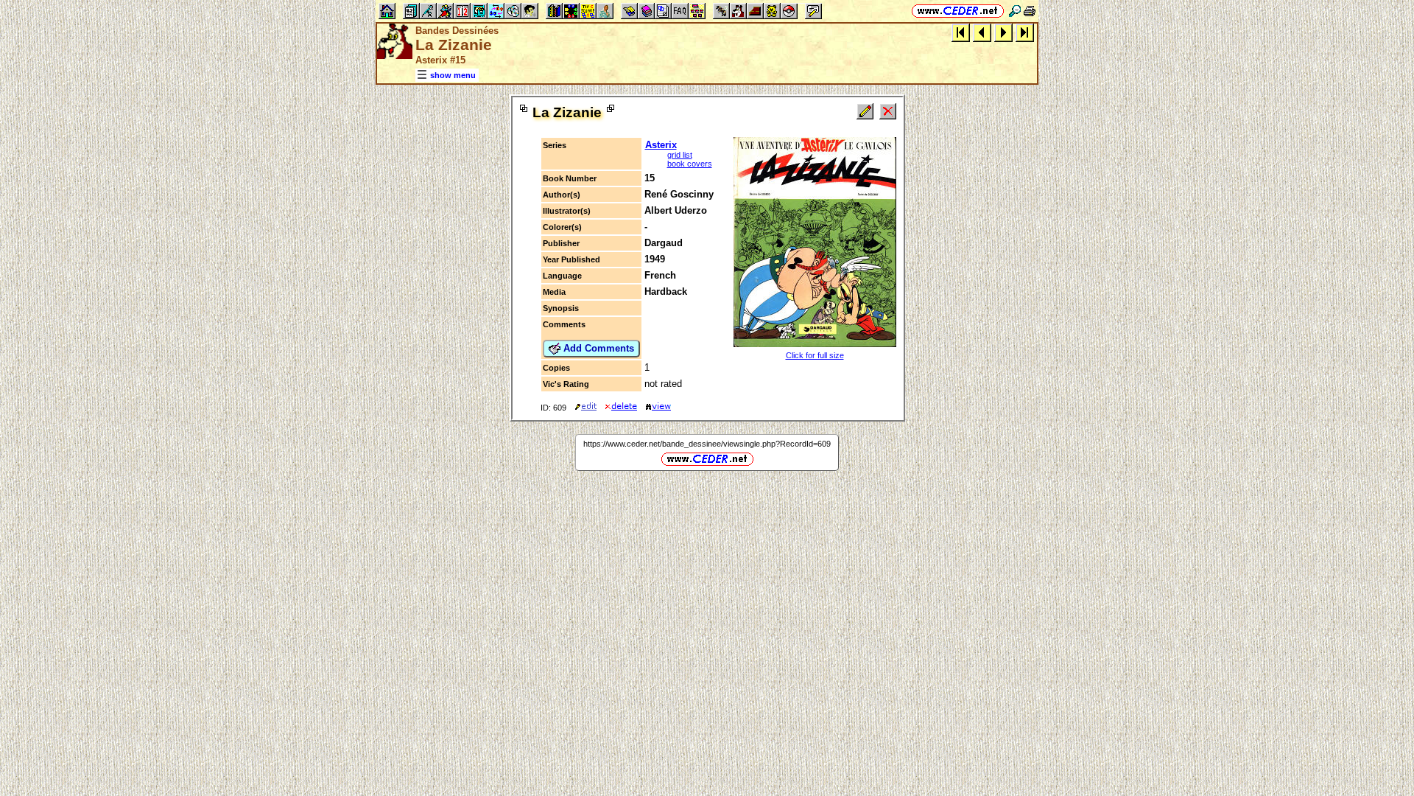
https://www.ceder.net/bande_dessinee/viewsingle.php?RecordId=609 (707, 443)
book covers (689, 163)
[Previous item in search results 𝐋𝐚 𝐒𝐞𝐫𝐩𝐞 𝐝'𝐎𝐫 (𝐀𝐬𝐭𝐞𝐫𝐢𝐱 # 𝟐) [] (982, 32)
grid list (679, 154)
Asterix (661, 144)
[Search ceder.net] (1015, 10)
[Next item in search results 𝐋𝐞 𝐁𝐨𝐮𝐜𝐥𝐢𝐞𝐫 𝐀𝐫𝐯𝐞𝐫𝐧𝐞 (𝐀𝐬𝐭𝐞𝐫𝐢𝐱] (1003, 32)
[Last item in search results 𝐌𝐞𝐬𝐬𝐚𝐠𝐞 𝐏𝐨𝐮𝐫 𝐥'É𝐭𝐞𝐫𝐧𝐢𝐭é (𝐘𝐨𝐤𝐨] (1025, 32)
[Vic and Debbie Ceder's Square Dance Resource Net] (958, 10)
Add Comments (597, 348)
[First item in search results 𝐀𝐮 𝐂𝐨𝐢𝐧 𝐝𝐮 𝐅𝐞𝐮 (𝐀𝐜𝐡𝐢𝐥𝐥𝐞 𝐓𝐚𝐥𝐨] (961, 32)
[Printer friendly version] (1029, 10)
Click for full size (815, 355)
